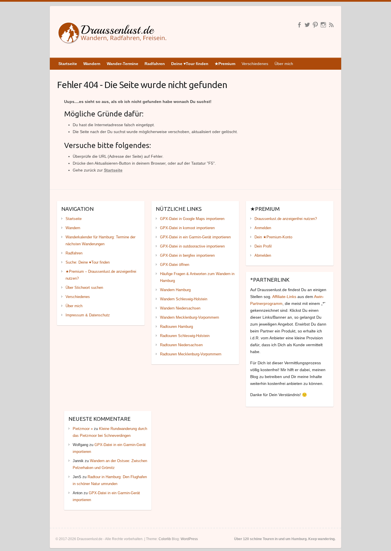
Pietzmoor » (83, 429)
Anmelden (262, 228)
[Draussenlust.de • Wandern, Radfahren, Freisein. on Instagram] (323, 24)
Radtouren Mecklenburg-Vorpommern (190, 354)
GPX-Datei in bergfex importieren (187, 255)
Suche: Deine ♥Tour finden (88, 262)
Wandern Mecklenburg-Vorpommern (189, 317)
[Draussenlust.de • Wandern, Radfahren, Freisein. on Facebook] (299, 24)
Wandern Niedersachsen (180, 308)
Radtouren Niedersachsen (181, 345)
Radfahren (74, 253)
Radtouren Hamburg (176, 326)
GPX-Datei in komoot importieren (187, 228)
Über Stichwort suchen (84, 287)
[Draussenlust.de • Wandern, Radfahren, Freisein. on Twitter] (307, 24)
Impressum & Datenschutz (88, 315)
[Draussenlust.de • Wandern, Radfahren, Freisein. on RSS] (331, 24)
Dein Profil (263, 246)
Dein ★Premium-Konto (273, 237)
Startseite (113, 170)
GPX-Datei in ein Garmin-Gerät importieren (195, 237)
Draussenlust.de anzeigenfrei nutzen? (285, 219)
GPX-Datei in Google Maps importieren (192, 219)
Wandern (73, 228)
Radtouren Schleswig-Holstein (185, 336)
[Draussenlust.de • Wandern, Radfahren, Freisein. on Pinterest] (315, 24)
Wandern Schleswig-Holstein (183, 299)
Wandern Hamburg (175, 290)
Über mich (284, 63)
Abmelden (262, 255)
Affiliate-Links (284, 296)
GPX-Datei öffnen (174, 264)
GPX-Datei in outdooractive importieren (192, 246)
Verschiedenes (255, 63)
